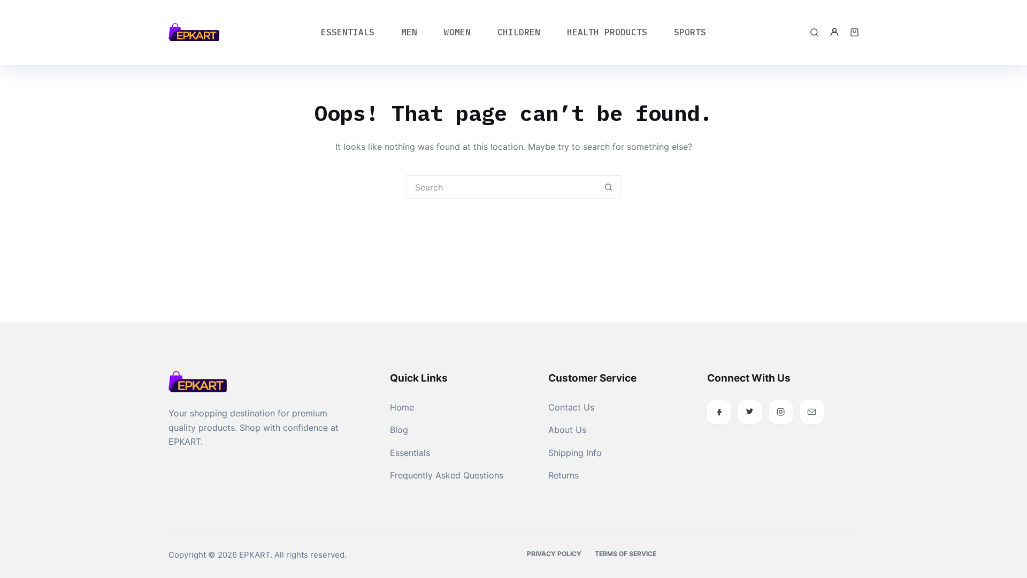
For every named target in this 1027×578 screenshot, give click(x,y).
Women (457, 32)
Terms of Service (625, 554)
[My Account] (834, 32)
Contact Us (571, 407)
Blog (399, 429)
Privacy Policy (554, 554)
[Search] (814, 32)
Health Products (607, 32)
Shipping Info (575, 452)
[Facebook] (719, 412)
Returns (563, 475)
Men (409, 32)
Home (402, 407)
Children (518, 32)
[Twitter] (750, 412)
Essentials (347, 32)
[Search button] (608, 187)
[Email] (812, 412)
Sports (690, 32)
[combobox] (502, 187)
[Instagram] (781, 412)
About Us (567, 429)
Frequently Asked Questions (446, 475)
